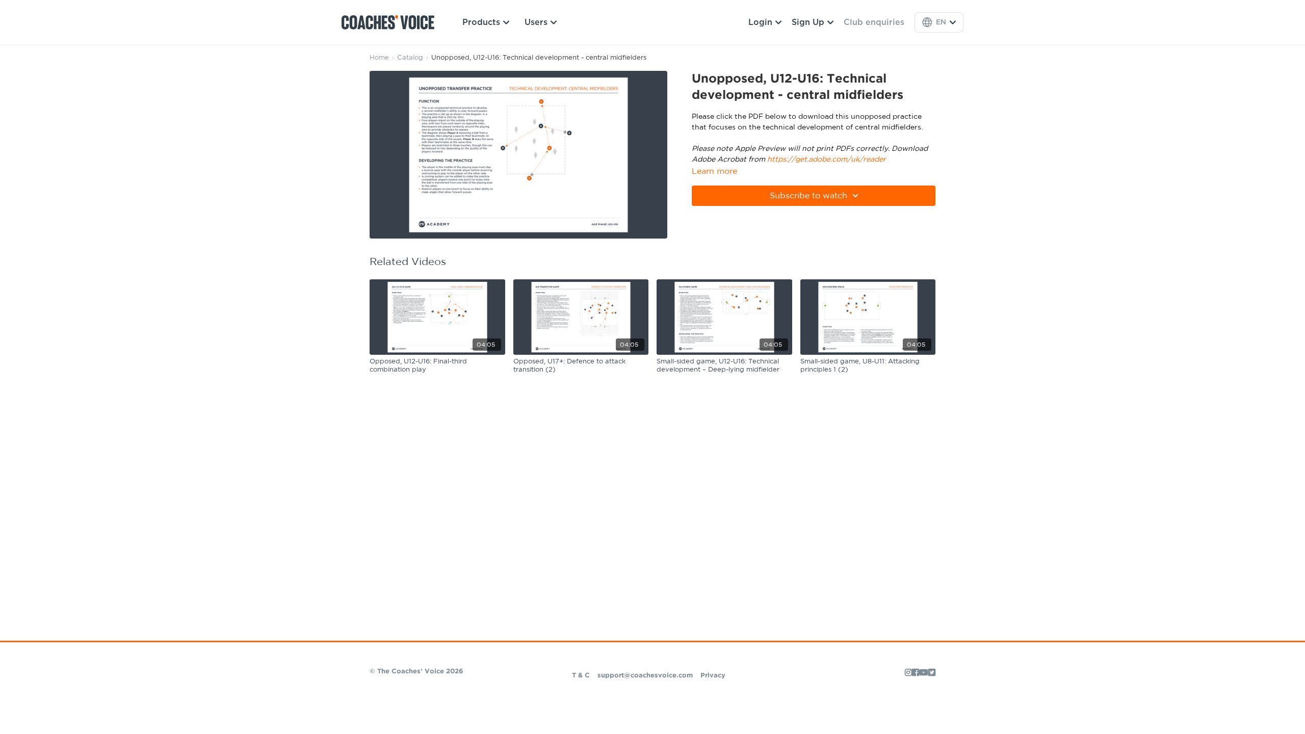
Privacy (712, 675)
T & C (581, 675)
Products (481, 22)
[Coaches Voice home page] (392, 22)
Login (760, 22)
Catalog (410, 58)
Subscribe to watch (808, 196)
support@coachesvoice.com (645, 675)
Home (379, 58)
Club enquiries (874, 22)
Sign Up (808, 22)
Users (536, 22)
